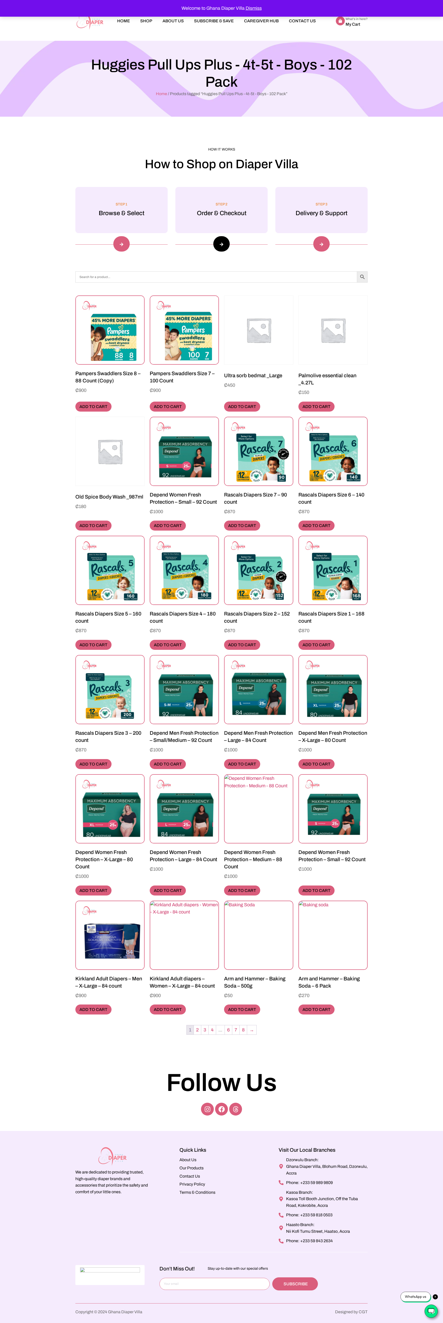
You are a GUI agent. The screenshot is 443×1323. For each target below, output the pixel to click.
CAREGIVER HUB (261, 21)
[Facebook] (221, 1109)
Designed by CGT (351, 1312)
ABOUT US (173, 21)
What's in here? (357, 19)
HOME (123, 21)
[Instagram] (207, 1109)
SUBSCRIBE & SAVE (214, 21)
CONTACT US (302, 21)
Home (161, 94)
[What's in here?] (340, 20)
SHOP (146, 21)
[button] (121, 244)
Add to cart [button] (93, 406)
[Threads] (235, 1109)
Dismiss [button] (254, 8)
